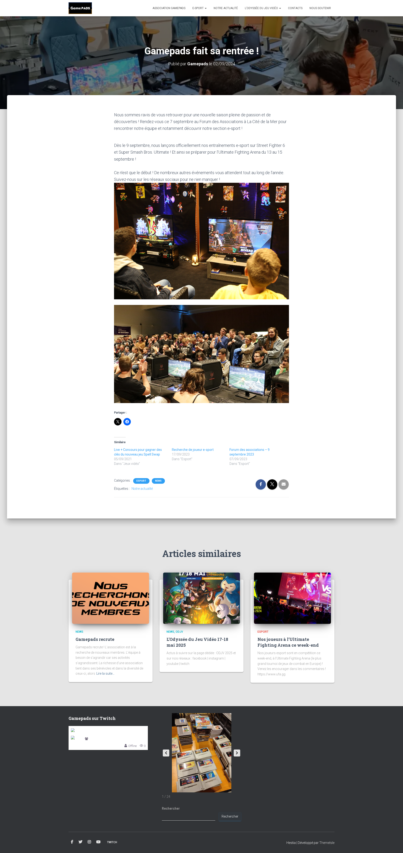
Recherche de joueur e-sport (193, 450)
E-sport (198, 8)
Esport (141, 481)
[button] (237, 752)
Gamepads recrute (95, 639)
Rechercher (171, 808)
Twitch (112, 842)
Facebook (72, 842)
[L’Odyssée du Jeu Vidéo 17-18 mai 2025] (201, 598)
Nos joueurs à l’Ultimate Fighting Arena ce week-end (288, 642)
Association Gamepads (169, 8)
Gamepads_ (97, 739)
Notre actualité (226, 8)
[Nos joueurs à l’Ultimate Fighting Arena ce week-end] (292, 598)
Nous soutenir (320, 8)
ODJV (179, 631)
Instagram (89, 842)
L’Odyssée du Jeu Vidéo (262, 8)
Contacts (295, 8)
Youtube (98, 842)
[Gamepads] (80, 8)
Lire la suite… (105, 673)
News (158, 481)
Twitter (80, 842)
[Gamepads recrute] (110, 598)
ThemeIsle (326, 843)
